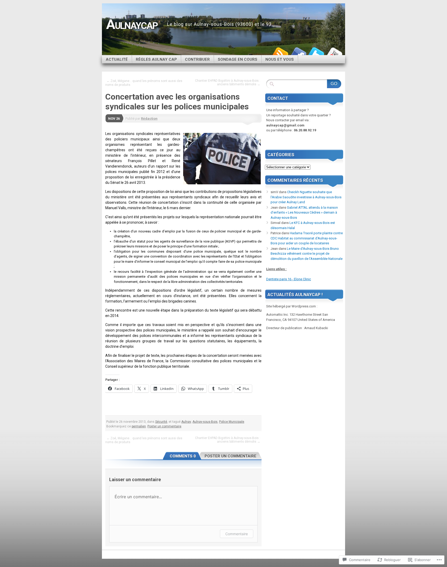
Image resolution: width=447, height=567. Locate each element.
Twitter (316, 53)
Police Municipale (231, 422)
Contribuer (197, 59)
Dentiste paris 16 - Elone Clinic (288, 279)
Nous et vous (279, 59)
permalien (139, 426)
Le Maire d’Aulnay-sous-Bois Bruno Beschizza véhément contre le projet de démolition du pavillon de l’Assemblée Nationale (306, 254)
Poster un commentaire (164, 426)
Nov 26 (114, 118)
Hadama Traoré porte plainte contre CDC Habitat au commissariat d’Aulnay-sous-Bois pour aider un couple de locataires (307, 238)
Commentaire (236, 534)
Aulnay (186, 422)
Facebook (298, 53)
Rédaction (149, 118)
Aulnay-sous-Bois (205, 422)
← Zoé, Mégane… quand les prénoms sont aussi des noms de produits (143, 83)
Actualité (117, 59)
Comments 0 (183, 456)
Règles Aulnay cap (156, 59)
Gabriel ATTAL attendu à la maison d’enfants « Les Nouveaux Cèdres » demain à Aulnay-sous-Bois (304, 213)
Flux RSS (280, 53)
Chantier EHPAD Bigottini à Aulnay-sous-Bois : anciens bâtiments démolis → (227, 82)
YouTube (334, 53)
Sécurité (161, 422)
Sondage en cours (237, 59)
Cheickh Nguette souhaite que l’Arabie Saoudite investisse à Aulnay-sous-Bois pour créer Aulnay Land (306, 197)
